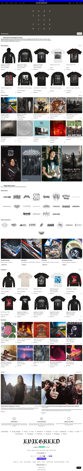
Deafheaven (12, 40)
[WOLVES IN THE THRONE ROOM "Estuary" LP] (25, 105)
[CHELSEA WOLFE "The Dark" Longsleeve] (25, 79)
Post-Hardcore (20, 434)
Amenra (3, 41)
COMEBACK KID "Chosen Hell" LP (40, 339)
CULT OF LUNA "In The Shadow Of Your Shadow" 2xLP (22, 138)
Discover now (4, 264)
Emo (33, 431)
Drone (26, 431)
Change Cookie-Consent (41, 469)
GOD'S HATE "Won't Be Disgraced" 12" (40, 114)
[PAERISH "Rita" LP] (25, 353)
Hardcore (49, 431)
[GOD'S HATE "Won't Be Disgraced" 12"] (41, 105)
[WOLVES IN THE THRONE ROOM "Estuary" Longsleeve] (25, 56)
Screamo (49, 434)
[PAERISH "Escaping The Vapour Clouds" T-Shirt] (58, 280)
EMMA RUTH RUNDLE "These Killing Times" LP (54, 138)
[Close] (82, 1)
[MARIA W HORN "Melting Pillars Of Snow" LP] (74, 330)
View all (80, 45)
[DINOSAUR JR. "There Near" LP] (41, 353)
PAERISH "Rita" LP (20, 362)
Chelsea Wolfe (26, 40)
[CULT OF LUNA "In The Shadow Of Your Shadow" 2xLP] (25, 128)
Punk (78, 431)
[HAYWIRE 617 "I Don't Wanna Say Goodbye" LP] (9, 105)
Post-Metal (30, 434)
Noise (72, 431)
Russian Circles (19, 40)
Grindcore (40, 431)
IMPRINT (14, 461)
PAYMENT (39, 461)
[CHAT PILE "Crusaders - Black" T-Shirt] (74, 79)
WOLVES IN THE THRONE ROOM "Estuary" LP (21, 115)
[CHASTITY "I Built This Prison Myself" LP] (25, 330)
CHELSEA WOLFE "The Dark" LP (72, 114)
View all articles (79, 372)
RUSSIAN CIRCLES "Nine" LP (6, 137)
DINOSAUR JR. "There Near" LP (39, 362)
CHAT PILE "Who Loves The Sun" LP (40, 137)
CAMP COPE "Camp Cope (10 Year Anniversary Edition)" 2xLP (6, 363)
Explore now (44, 264)
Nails (32, 40)
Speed (49, 40)
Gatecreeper (37, 40)
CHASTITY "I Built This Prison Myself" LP (24, 339)
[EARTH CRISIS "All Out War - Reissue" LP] (74, 128)
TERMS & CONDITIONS (27, 461)
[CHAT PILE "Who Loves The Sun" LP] (41, 128)
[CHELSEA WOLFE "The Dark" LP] (74, 105)
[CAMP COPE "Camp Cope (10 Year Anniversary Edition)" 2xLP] (9, 353)
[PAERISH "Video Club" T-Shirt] (25, 280)
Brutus (42, 40)
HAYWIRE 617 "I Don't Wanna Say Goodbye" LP (5, 115)
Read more (3, 411)
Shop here (24, 264)
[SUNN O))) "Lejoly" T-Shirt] (74, 56)
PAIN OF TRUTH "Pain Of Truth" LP (56, 114)
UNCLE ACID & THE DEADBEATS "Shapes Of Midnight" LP (56, 363)
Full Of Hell (5, 40)
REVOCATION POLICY (49, 461)
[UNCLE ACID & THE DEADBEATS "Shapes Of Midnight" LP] (58, 353)
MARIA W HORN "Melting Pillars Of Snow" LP (70, 340)
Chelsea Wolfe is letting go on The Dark (10, 406)
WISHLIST (67, 461)
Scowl (45, 40)
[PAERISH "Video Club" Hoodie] (9, 280)
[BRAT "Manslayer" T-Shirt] (9, 303)
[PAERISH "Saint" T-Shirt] (41, 280)
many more (17, 41)
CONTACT (20, 461)
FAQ (17, 461)
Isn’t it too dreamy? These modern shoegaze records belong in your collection (60, 406)
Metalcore (64, 431)
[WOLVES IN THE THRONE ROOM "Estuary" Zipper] (9, 56)
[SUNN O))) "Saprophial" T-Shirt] (9, 79)
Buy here (64, 264)
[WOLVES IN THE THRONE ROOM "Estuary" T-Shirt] (41, 56)
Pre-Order (79, 33)
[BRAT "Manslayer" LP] (74, 353)
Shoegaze (57, 434)
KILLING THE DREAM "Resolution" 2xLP (8, 339)
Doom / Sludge (17, 431)
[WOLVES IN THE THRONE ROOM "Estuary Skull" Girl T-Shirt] (25, 303)
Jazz (56, 431)
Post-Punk (40, 434)
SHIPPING (34, 461)
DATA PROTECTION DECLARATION (59, 461)
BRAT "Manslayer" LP (70, 362)
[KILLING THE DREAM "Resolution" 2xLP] (9, 330)
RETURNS (43, 461)
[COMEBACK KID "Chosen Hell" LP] (41, 330)
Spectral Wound (9, 41)
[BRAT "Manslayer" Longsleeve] (74, 280)
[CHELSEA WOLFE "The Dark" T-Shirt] (41, 79)
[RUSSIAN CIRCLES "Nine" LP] (9, 128)
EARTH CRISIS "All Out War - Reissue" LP (73, 137)
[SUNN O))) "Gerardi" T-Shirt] (58, 56)
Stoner (65, 434)
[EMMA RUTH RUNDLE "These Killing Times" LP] (58, 128)
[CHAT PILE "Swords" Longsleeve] (58, 79)
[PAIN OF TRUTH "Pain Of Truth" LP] (58, 105)
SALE (20, 2)
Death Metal (5, 431)
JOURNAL (23, 2)
